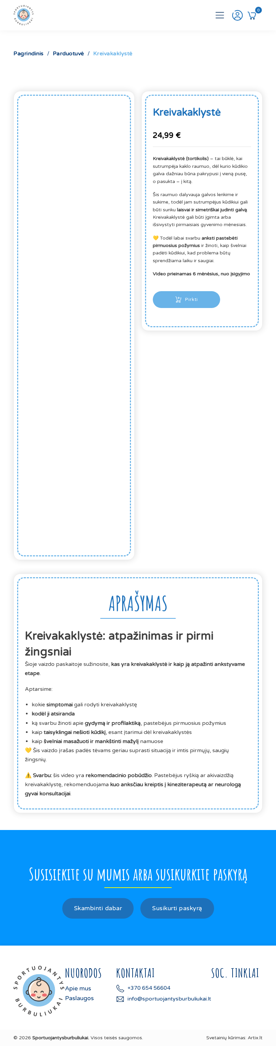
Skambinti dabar (98, 908)
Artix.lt (255, 1038)
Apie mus (78, 988)
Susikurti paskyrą (177, 908)
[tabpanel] (138, 713)
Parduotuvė (68, 53)
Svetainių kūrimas (225, 1038)
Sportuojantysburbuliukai (60, 1038)
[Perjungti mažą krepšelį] (252, 15)
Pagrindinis (28, 53)
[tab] (138, 603)
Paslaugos (79, 998)
